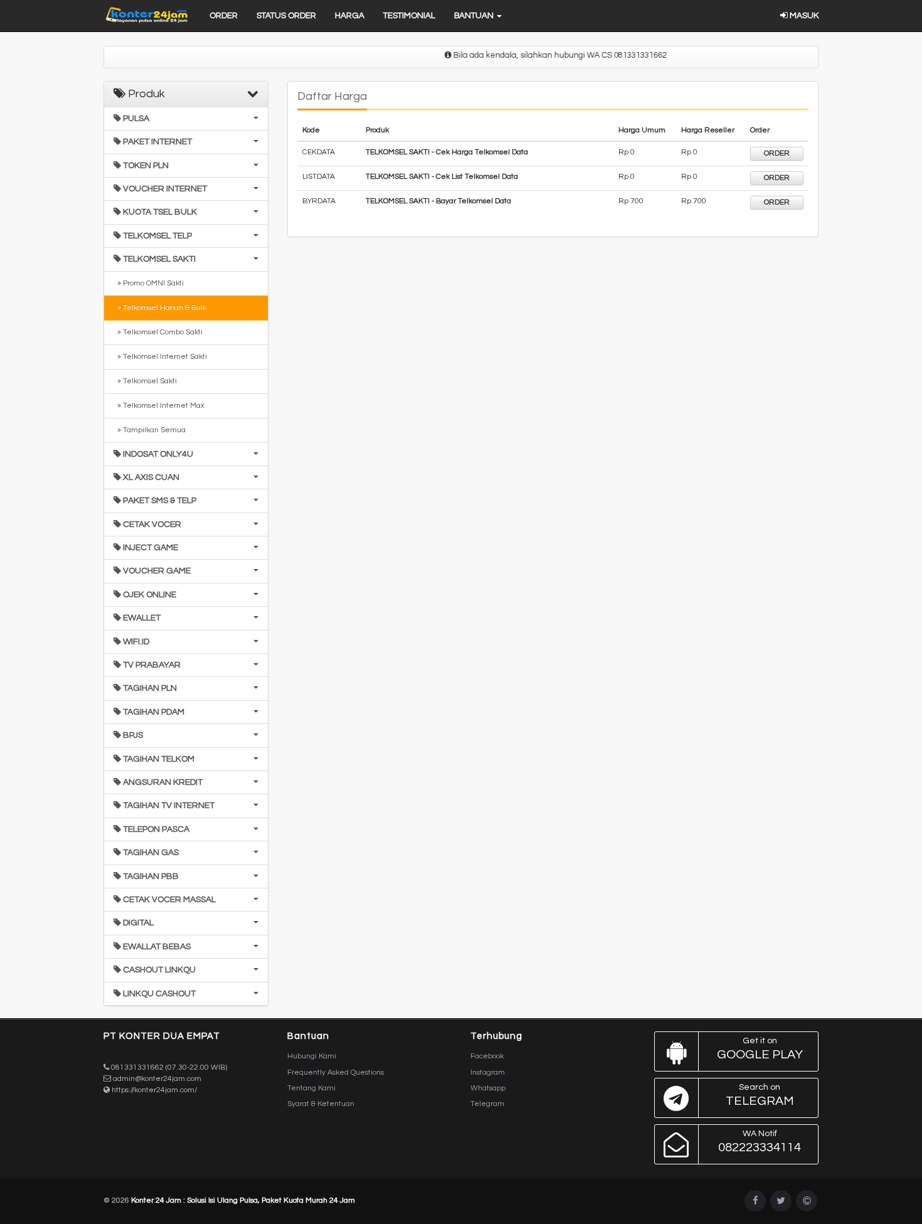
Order (223, 15)
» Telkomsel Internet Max (159, 406)
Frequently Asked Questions (335, 1072)
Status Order (286, 15)
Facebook (487, 1056)
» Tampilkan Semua (150, 430)
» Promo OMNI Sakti (149, 283)
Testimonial (409, 15)
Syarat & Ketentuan (320, 1104)
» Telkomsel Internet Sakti (160, 357)
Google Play (760, 1048)
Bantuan (474, 15)
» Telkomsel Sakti (145, 381)
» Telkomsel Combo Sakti (158, 332)
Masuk (803, 15)
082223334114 (759, 1141)
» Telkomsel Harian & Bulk (160, 308)
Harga (349, 15)
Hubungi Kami (311, 1056)
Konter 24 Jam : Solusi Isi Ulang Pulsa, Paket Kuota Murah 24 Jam (243, 1200)
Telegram (487, 1104)
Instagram (487, 1072)
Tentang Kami (311, 1088)
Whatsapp (488, 1088)
